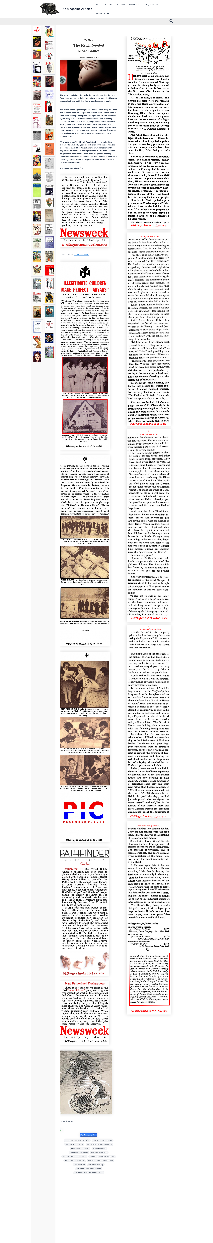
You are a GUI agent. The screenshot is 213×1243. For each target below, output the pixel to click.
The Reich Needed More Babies (88, 47)
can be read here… (81, 254)
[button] (171, 21)
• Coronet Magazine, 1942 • (89, 57)
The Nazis (88, 40)
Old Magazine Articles (76, 9)
